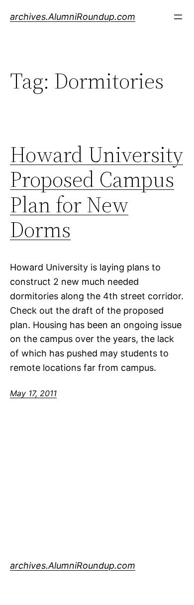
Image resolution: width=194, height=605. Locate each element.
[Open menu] (178, 17)
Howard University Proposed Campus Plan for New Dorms (96, 192)
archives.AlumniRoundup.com (72, 16)
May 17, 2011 (33, 393)
